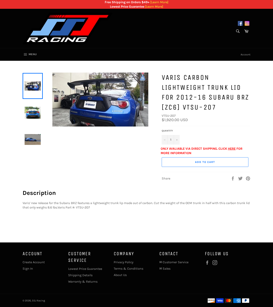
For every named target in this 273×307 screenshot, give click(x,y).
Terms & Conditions (128, 268)
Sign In (28, 268)
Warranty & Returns (83, 281)
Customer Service (175, 262)
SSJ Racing (38, 300)
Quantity (167, 130)
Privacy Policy (123, 262)
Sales (166, 268)
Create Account (34, 262)
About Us (120, 275)
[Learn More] (159, 2)
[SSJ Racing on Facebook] (240, 24)
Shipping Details (80, 275)
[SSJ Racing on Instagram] (247, 24)
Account (245, 54)
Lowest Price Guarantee (85, 269)
